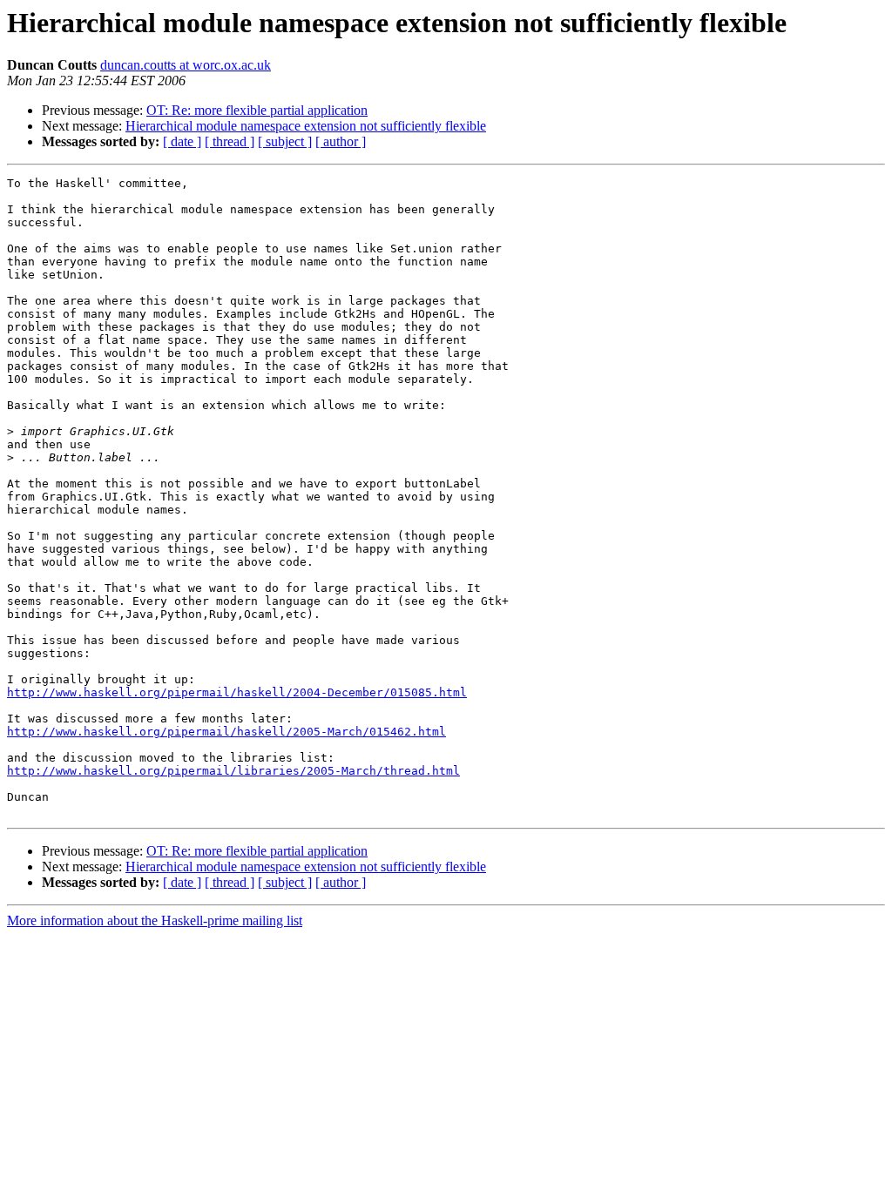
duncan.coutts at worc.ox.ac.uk (185, 64)
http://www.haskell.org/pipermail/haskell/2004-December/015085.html (237, 692)
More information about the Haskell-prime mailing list (154, 920)
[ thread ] (229, 141)
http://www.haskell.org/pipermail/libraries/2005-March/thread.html (233, 770)
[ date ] (182, 141)
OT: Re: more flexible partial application (257, 110)
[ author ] (340, 141)
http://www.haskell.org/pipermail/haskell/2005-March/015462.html (226, 731)
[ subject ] (285, 141)
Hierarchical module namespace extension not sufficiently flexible (305, 125)
